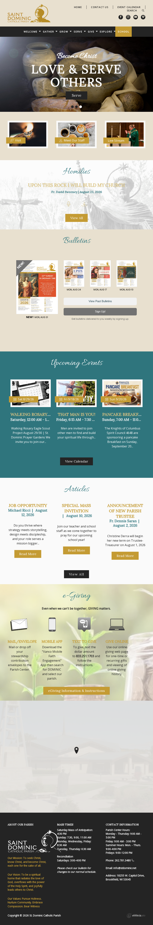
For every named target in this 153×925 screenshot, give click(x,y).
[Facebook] (120, 17)
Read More (27, 554)
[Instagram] (128, 17)
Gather (48, 31)
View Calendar (76, 461)
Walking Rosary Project (38, 414)
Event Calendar (129, 7)
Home (78, 7)
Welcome (31, 31)
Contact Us (99, 7)
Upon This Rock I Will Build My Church (76, 185)
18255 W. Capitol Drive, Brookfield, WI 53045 (125, 877)
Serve (78, 31)
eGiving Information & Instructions (76, 691)
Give (91, 31)
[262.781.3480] (133, 860)
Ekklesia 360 (136, 916)
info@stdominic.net (124, 868)
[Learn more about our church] (76, 750)
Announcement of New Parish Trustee (125, 511)
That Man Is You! (76, 414)
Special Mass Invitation (76, 508)
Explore (106, 31)
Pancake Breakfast (124, 414)
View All (76, 218)
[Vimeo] (143, 17)
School (123, 31)
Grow (64, 31)
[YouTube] (135, 17)
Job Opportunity (28, 505)
